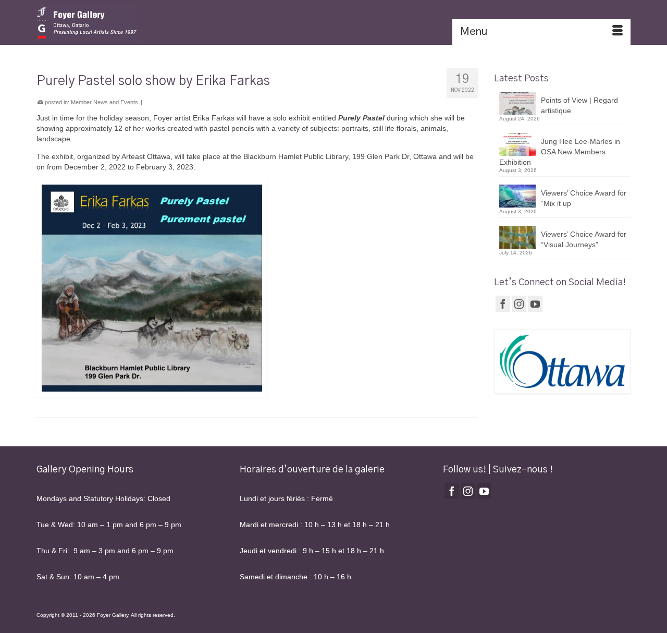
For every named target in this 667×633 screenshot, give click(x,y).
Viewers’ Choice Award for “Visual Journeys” (583, 239)
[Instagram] (519, 304)
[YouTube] (535, 304)
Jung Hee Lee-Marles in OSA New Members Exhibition (559, 151)
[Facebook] (503, 304)
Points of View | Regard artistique (579, 105)
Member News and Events (104, 102)
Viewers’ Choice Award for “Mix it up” (583, 198)
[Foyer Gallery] (130, 22)
